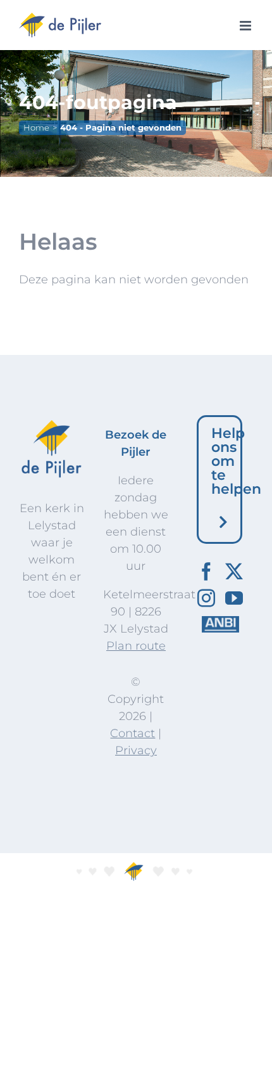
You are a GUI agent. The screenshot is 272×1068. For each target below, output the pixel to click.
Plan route (136, 646)
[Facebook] (206, 572)
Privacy (136, 750)
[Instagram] (206, 598)
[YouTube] (234, 598)
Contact (132, 733)
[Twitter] (234, 572)
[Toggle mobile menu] (246, 25)
